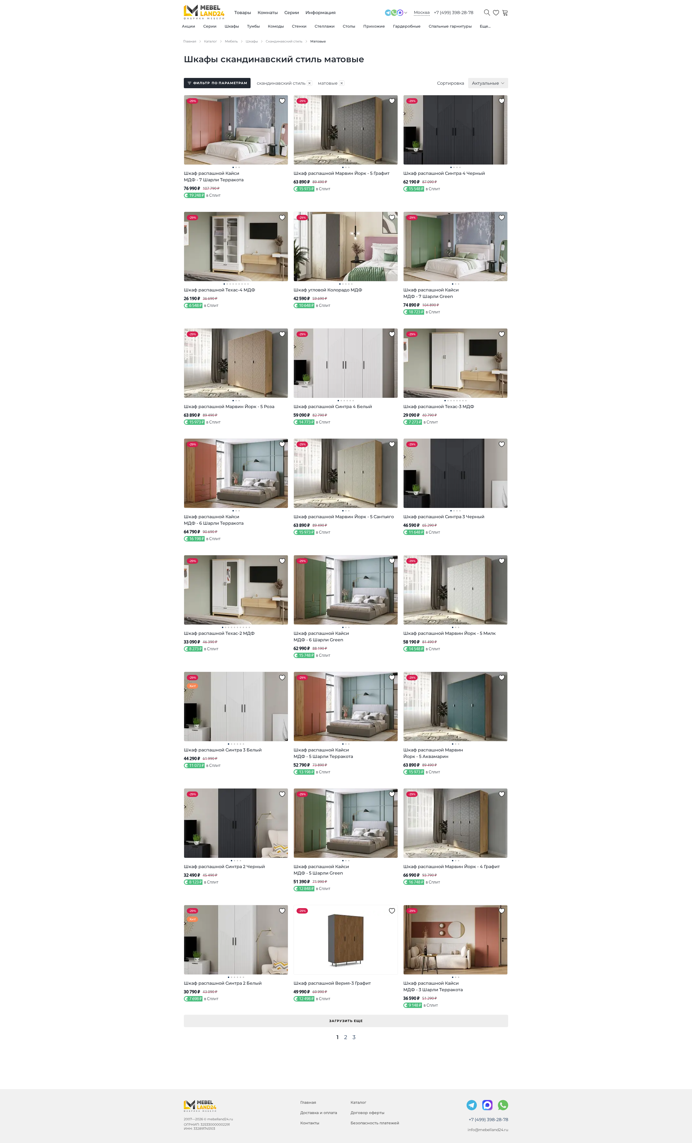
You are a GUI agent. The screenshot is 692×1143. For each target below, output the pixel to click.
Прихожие (374, 26)
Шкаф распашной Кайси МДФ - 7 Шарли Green (431, 293)
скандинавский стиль (284, 83)
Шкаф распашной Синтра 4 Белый (333, 406)
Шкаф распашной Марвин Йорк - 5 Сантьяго (344, 516)
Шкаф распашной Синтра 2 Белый (223, 983)
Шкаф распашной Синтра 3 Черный (443, 516)
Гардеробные (407, 26)
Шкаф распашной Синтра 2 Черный (224, 866)
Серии (210, 26)
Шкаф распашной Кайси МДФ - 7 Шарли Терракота (214, 176)
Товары (242, 12)
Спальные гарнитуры (450, 26)
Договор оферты (367, 1112)
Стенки (299, 26)
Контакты (309, 1123)
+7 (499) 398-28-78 (453, 12)
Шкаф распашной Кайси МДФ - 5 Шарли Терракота (323, 753)
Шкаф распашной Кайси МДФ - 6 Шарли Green (321, 636)
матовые (331, 83)
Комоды (276, 26)
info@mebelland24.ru (488, 1129)
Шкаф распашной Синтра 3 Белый (223, 750)
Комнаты (268, 12)
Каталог (358, 1102)
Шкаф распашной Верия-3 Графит (332, 983)
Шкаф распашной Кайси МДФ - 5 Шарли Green (321, 870)
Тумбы (253, 26)
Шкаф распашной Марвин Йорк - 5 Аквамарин (433, 753)
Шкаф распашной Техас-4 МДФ (219, 290)
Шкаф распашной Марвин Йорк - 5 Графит (342, 173)
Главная (308, 1102)
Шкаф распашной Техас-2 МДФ (219, 633)
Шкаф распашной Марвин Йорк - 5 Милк (449, 633)
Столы (349, 26)
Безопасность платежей (375, 1123)
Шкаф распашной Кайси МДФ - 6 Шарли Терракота (214, 520)
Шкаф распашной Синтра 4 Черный (444, 173)
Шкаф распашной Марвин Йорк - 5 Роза (229, 406)
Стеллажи (325, 26)
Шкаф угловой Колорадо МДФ (328, 290)
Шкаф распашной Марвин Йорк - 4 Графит (451, 866)
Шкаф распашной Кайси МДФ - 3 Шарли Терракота (433, 986)
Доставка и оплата (318, 1112)
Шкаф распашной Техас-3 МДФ (438, 406)
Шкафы (232, 26)
